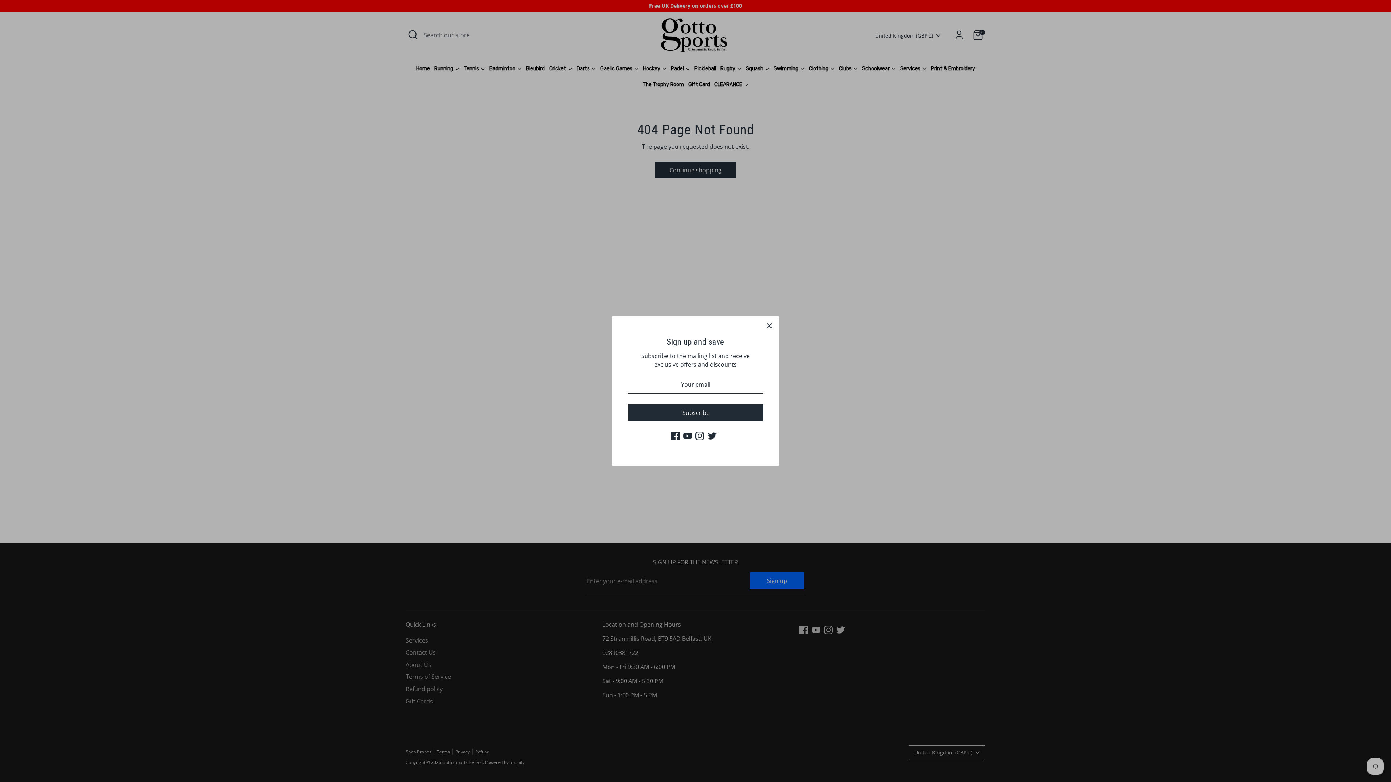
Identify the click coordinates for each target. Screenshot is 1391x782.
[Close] (769, 326)
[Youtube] (687, 436)
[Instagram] (700, 436)
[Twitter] (712, 436)
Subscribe (696, 413)
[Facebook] (675, 436)
